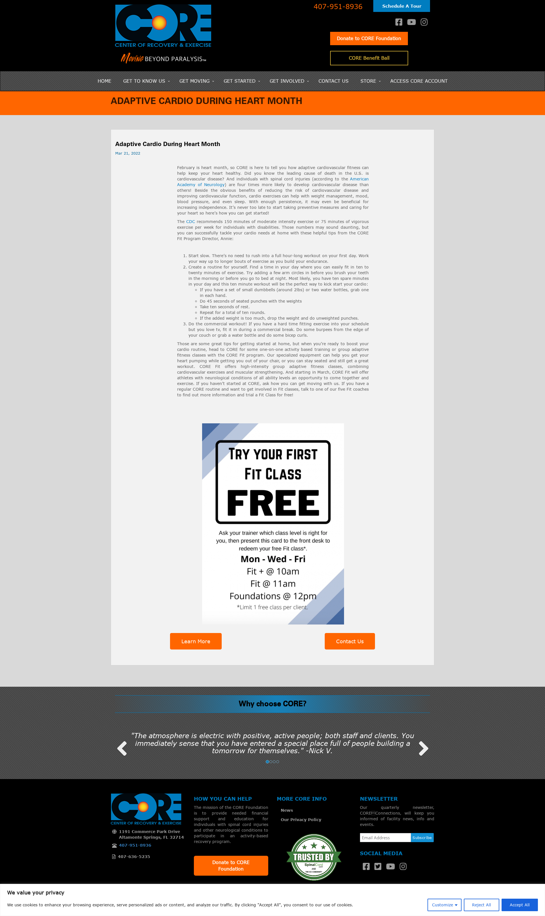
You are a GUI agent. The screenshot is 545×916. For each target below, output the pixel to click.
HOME (104, 81)
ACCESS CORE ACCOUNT (419, 81)
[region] (272, 900)
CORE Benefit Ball (369, 58)
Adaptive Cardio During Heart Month (167, 144)
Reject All (481, 904)
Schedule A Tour (401, 6)
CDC (191, 221)
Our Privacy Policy (301, 819)
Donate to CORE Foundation (369, 38)
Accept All (520, 904)
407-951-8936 (338, 6)
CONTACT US (333, 81)
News (287, 810)
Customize (442, 904)
